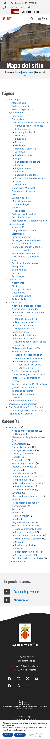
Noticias (16, 207)
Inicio (18, 72)
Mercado (19, 542)
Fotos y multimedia (21, 289)
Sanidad (19, 171)
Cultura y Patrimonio (25, 132)
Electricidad (18, 234)
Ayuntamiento (16, 112)
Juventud (20, 152)
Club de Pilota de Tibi (26, 319)
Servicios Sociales (21, 217)
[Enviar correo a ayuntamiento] (28, 7)
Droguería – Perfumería (24, 230)
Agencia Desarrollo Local (28, 529)
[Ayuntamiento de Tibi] (7, 18)
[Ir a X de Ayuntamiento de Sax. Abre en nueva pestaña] (18, 678)
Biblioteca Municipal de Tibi (26, 348)
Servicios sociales (24, 555)
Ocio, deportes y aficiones (25, 256)
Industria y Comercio (25, 148)
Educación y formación (23, 463)
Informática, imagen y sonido (27, 247)
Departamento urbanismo (28, 538)
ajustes (22, 730)
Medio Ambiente (23, 155)
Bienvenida (17, 116)
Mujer (18, 158)
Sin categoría (15, 561)
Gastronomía (18, 292)
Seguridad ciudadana (23, 522)
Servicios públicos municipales (27, 558)
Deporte (16, 457)
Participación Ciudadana (27, 162)
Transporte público (24, 489)
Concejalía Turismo (21, 447)
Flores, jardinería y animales (26, 240)
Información (15, 302)
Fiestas (19, 142)
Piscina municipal (24, 545)
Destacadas (18, 460)
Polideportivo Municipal (24, 214)
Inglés (36, 11)
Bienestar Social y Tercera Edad (31, 122)
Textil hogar (18, 276)
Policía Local (18, 211)
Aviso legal (27, 72)
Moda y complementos (23, 253)
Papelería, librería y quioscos (26, 263)
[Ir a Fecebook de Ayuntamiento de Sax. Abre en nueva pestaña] (9, 678)
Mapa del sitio (19, 103)
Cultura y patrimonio (22, 453)
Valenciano (26, 11)
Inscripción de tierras (26, 338)
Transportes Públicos (23, 394)
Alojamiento (18, 283)
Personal (19, 165)
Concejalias (18, 119)
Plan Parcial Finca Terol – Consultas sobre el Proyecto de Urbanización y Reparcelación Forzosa (27, 410)
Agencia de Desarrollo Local (26, 306)
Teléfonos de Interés (22, 391)
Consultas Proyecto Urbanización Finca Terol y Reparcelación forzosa (29, 377)
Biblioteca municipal (25, 532)
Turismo (19, 181)
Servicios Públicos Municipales (31, 178)
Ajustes (31, 735)
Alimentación (18, 227)
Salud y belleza (20, 269)
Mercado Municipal (21, 201)
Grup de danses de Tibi (27, 322)
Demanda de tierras (25, 335)
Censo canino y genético (27, 361)
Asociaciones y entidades (25, 309)
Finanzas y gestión (21, 237)
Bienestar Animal (20, 351)
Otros (15, 260)
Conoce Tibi (15, 279)
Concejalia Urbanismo (23, 450)
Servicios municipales (23, 525)
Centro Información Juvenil (25, 371)
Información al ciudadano (25, 476)
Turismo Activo (19, 299)
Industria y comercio (22, 473)
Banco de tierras (20, 332)
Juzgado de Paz (20, 197)
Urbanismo (20, 184)
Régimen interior (20, 516)
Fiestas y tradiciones (22, 466)
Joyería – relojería (21, 250)
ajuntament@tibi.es (26, 661)
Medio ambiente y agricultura (27, 496)
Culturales (20, 434)
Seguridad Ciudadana (26, 175)
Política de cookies (21, 106)
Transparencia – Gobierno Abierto (29, 220)
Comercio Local (16, 224)
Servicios (16, 273)
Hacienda (20, 145)
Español (15, 11)
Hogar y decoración (22, 243)
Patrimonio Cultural (22, 296)
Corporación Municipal (23, 188)
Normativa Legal (20, 204)
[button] (32, 18)
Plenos (15, 512)
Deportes (20, 135)
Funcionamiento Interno (24, 191)
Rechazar (20, 735)
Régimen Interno (23, 168)
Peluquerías (18, 266)
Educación (20, 139)
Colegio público (23, 480)
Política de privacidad (23, 109)
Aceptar (8, 735)
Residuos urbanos (24, 486)
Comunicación (19, 444)
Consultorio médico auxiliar (29, 483)
